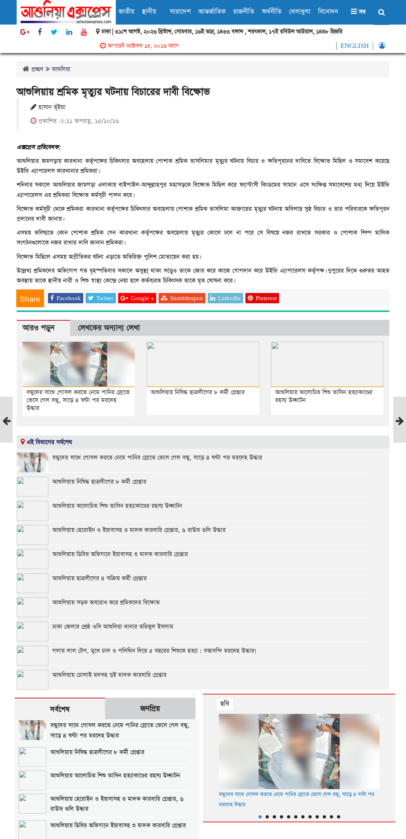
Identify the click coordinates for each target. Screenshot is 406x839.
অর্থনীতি (272, 11)
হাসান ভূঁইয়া (50, 107)
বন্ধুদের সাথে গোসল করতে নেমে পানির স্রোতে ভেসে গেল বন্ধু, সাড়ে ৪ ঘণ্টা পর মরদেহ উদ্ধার (78, 400)
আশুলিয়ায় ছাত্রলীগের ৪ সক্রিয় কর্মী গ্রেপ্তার (99, 578)
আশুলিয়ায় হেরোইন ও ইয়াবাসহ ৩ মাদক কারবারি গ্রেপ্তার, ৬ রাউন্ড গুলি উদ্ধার (139, 530)
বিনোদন (328, 11)
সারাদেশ (180, 11)
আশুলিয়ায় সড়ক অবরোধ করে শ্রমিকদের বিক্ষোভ (106, 602)
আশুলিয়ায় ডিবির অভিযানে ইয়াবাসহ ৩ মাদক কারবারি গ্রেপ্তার (120, 554)
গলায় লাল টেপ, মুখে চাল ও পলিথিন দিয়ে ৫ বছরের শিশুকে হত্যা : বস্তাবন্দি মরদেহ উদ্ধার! (154, 651)
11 (331, 816)
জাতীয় (126, 11)
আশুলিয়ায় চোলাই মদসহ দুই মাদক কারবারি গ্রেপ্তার (109, 675)
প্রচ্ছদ (37, 69)
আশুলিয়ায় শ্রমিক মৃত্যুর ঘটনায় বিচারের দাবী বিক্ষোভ (113, 92)
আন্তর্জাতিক (212, 11)
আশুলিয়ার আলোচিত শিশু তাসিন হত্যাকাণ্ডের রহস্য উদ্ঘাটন (323, 396)
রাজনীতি (243, 11)
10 (324, 816)
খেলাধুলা (299, 11)
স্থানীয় (149, 11)
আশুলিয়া (61, 69)
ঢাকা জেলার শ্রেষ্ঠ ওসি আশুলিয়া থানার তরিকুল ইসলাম (112, 626)
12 (338, 816)
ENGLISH (355, 46)
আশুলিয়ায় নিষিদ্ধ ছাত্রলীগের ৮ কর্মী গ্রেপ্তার (198, 392)
